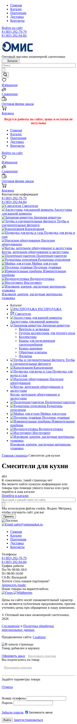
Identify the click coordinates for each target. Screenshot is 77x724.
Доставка (17, 17)
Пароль (7, 703)
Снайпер (39, 637)
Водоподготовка (41, 279)
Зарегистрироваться (28, 720)
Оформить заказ (13, 656)
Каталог (16, 9)
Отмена (7, 687)
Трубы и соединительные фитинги (35, 223)
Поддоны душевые (47, 267)
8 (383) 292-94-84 (14, 35)
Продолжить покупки (42, 656)
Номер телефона (14, 698)
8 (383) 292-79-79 (14, 32)
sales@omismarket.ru (28, 524)
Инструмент (32, 282)
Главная (16, 5)
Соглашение (11, 626)
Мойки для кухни (44, 263)
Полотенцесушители (51, 256)
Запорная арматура (47, 217)
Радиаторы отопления (53, 259)
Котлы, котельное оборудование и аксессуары (35, 252)
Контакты (17, 20)
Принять (8, 516)
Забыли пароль (13, 712)
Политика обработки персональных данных (28, 628)
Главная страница (15, 455)
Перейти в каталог (15, 495)
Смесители (29, 206)
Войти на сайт (12, 28)
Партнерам (18, 13)
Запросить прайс (14, 585)
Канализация (34, 229)
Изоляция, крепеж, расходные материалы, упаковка (32, 296)
